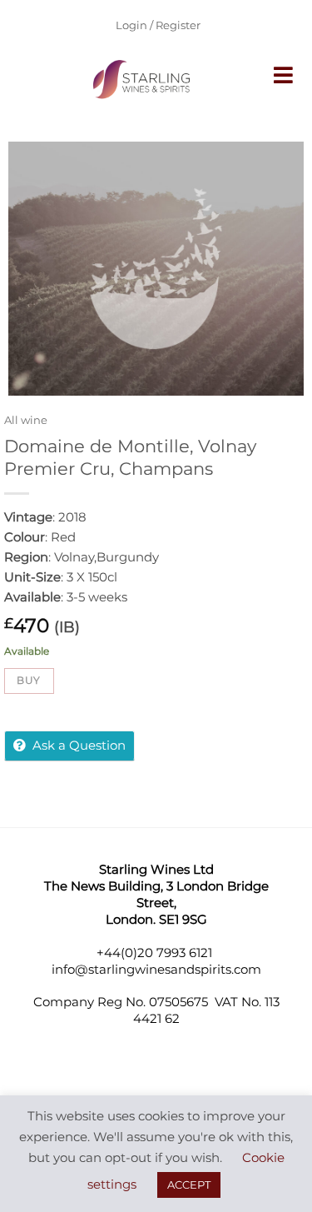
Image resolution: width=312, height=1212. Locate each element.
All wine (25, 420)
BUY (28, 680)
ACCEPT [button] (188, 1184)
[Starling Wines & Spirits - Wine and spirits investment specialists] (144, 79)
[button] (284, 75)
